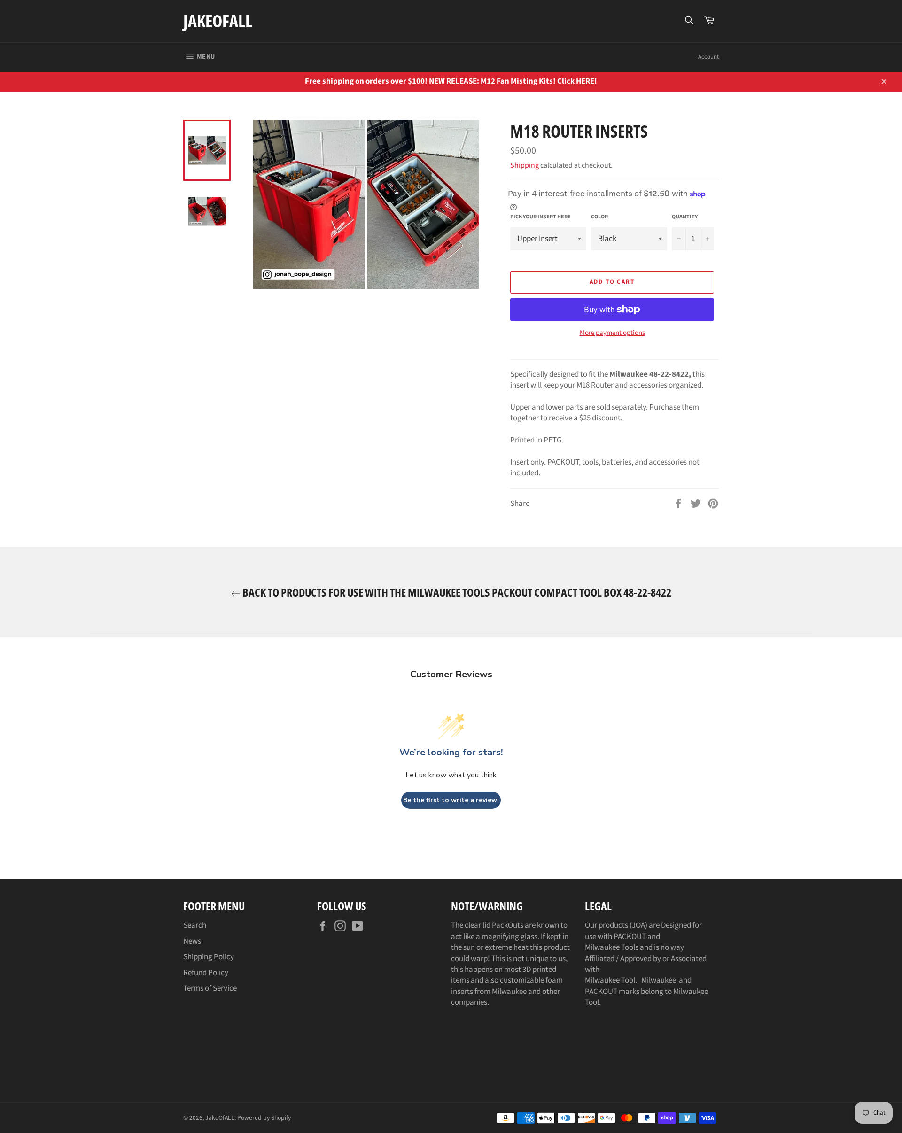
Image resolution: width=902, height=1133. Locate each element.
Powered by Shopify (264, 1117)
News (192, 941)
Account (708, 57)
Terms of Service (210, 988)
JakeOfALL (217, 20)
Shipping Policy (208, 956)
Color (599, 217)
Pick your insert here (540, 217)
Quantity (685, 217)
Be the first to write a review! (451, 800)
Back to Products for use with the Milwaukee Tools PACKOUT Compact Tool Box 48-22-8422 (456, 592)
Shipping (524, 165)
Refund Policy (205, 972)
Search (194, 925)
